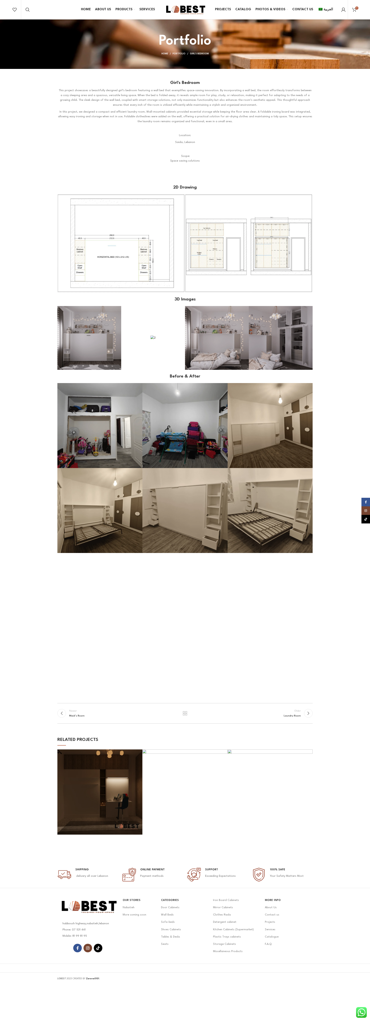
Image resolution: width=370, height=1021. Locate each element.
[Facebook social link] (77, 948)
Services (270, 929)
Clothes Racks (222, 914)
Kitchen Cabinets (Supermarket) (233, 929)
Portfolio (179, 54)
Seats (165, 944)
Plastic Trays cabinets (227, 936)
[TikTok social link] (98, 948)
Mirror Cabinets (223, 907)
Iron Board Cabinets (226, 900)
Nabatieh (128, 907)
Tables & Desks (170, 936)
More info (273, 900)
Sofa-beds (168, 922)
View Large (139, 752)
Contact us (272, 914)
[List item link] (87, 929)
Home (164, 54)
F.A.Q (268, 944)
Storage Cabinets (224, 944)
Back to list (185, 713)
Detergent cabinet (224, 922)
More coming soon (134, 914)
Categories (170, 900)
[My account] (343, 9)
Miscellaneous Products (228, 951)
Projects (270, 922)
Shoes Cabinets (171, 929)
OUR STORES (131, 900)
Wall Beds (167, 914)
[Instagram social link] (88, 948)
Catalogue (272, 936)
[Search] (27, 9)
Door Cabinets (170, 907)
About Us (271, 907)
